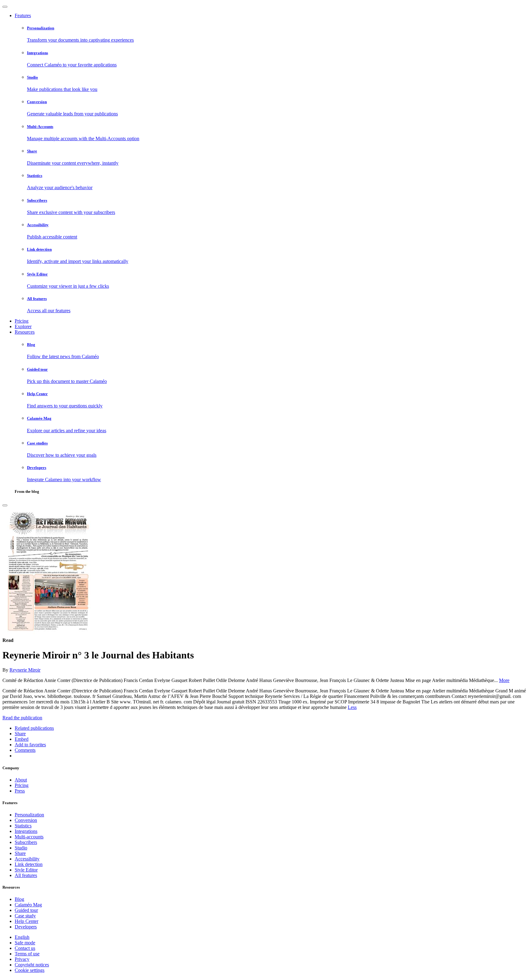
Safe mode (25, 942)
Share (20, 853)
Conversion (26, 820)
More (504, 680)
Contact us (25, 948)
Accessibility (27, 858)
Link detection (29, 864)
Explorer (23, 326)
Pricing (21, 321)
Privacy (22, 959)
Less (352, 707)
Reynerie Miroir (24, 670)
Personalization (29, 814)
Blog (19, 899)
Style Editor (26, 869)
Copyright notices (32, 964)
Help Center (26, 921)
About (21, 779)
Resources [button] (25, 332)
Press (20, 790)
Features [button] (23, 15)
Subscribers (26, 842)
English (22, 937)
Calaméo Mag (28, 904)
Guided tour (26, 910)
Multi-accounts (29, 836)
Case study (25, 915)
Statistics (23, 825)
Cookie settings (29, 970)
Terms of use (27, 953)
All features (26, 875)
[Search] (4, 505)
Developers (26, 926)
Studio (21, 847)
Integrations (26, 831)
